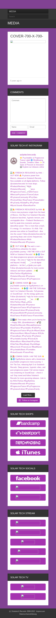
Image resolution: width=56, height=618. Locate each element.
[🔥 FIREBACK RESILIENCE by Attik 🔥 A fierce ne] (28, 226)
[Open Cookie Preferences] (5, 615)
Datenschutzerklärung (28, 614)
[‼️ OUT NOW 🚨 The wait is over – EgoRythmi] (28, 262)
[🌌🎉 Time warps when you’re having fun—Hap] (28, 336)
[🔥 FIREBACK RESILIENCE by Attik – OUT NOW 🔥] (28, 189)
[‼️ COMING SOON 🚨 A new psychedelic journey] (28, 299)
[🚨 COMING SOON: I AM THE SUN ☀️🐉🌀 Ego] (28, 372)
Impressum (40, 611)
